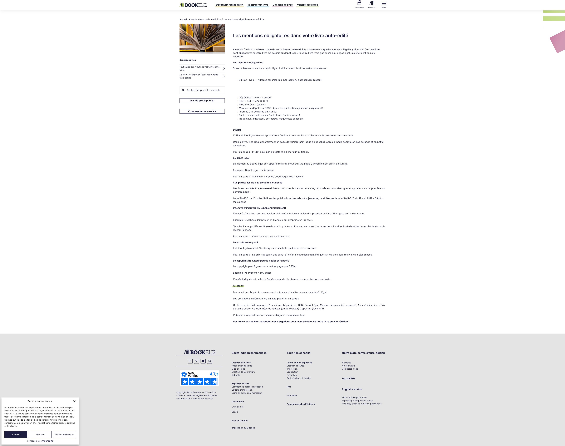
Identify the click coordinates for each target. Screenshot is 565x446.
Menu (384, 7)
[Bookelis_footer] (199, 349)
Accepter (15, 434)
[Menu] (384, 2)
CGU (205, 392)
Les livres (371, 7)
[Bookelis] (193, 3)
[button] (74, 401)
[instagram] (209, 361)
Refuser (40, 434)
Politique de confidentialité (40, 441)
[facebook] (190, 361)
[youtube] (203, 361)
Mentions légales (194, 395)
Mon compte (359, 7)
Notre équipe (348, 365)
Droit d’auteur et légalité (299, 378)
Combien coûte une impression (247, 393)
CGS (212, 392)
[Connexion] (359, 1)
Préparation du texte (242, 365)
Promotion (292, 375)
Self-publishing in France (354, 397)
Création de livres (295, 365)
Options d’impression (242, 390)
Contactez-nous (350, 369)
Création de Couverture (243, 372)
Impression (292, 369)
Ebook (235, 412)
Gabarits (236, 375)
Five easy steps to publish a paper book (362, 403)
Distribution (292, 372)
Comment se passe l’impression (247, 386)
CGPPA (179, 395)
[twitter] (196, 361)
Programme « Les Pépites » (301, 404)
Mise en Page (238, 369)
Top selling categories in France (357, 400)
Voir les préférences (64, 434)
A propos (346, 362)
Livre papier (238, 406)
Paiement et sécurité (203, 398)
